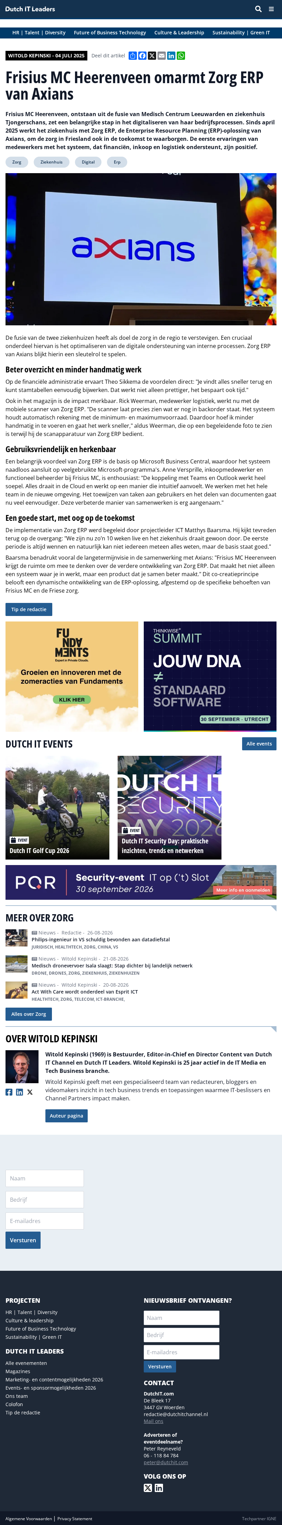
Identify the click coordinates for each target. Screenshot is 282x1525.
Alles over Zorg (28, 1014)
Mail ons (153, 1421)
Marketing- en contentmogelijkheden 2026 (54, 1379)
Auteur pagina (66, 1115)
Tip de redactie (28, 609)
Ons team (17, 1396)
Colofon (14, 1404)
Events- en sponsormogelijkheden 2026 (51, 1387)
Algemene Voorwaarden (29, 1519)
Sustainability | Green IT (34, 1337)
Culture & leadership (30, 1320)
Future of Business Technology (41, 1328)
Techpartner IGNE (259, 1519)
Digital (88, 162)
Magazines (18, 1371)
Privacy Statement (74, 1519)
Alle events (259, 743)
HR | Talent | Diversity (31, 1312)
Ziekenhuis (52, 162)
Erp (117, 162)
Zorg (16, 162)
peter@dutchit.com (166, 1462)
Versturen (23, 1240)
